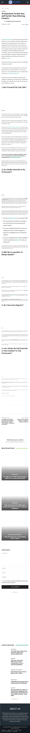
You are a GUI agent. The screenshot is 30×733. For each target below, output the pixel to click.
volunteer (9, 296)
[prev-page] (3, 544)
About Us (4, 730)
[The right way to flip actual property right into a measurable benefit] (15, 465)
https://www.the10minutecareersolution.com (15, 441)
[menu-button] (2, 2)
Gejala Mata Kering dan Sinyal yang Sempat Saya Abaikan (19, 682)
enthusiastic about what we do (13, 127)
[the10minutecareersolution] (3, 21)
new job (8, 58)
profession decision (7, 39)
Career (7, 8)
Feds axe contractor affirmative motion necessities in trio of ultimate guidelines (15, 506)
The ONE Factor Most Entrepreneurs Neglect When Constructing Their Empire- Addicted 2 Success (8, 422)
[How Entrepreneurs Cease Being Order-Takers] (15, 526)
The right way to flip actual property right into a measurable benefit (15, 477)
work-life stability (15, 295)
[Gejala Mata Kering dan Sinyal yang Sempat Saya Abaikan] (6, 682)
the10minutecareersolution (13, 21)
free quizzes (19, 386)
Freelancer (14, 679)
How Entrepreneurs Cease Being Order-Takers (15, 537)
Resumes (14, 503)
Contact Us (10, 730)
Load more (14, 699)
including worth (12, 218)
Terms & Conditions (6, 731)
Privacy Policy (17, 730)
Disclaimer (15, 731)
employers (16, 240)
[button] (27, 2)
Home (3, 8)
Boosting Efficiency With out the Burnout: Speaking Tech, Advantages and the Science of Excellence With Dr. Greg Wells (19, 692)
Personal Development (15, 534)
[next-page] (5, 544)
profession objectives (13, 73)
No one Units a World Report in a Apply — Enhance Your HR (23, 420)
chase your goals (24, 331)
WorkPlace (15, 474)
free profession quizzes (15, 157)
